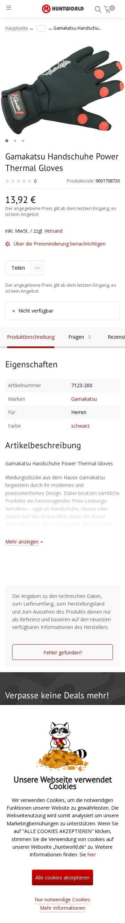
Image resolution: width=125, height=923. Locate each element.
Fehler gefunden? (62, 652)
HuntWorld (63, 8)
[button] (6, 140)
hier (92, 854)
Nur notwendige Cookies (62, 899)
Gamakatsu (84, 399)
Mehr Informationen (62, 908)
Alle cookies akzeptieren (62, 877)
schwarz (80, 425)
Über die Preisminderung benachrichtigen (60, 243)
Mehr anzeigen (22, 541)
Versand (53, 230)
